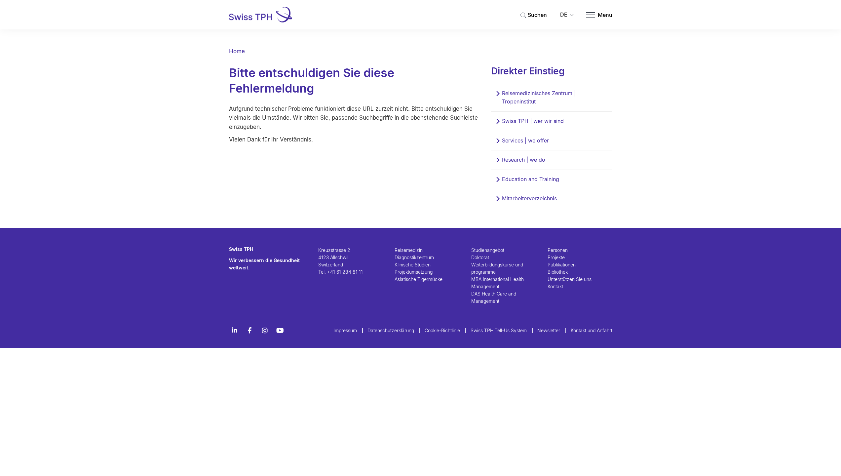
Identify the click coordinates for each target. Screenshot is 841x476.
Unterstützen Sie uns (570, 279)
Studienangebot (487, 250)
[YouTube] (280, 330)
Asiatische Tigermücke (418, 279)
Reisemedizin (409, 250)
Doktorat (480, 257)
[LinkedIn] (234, 330)
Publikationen (562, 264)
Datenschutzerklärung (390, 330)
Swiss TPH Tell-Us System (499, 330)
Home (237, 51)
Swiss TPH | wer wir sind (533, 121)
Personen (558, 250)
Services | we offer (525, 140)
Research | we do (523, 159)
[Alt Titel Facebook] (249, 330)
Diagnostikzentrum (414, 257)
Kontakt (555, 286)
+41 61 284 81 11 (345, 272)
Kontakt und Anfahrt (591, 330)
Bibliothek (558, 272)
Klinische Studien (413, 264)
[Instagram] (265, 330)
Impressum (345, 330)
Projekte (556, 257)
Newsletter (548, 330)
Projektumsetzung (414, 272)
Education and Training (530, 179)
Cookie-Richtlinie (442, 330)
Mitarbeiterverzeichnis (529, 198)
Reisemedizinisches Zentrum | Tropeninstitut (539, 97)
